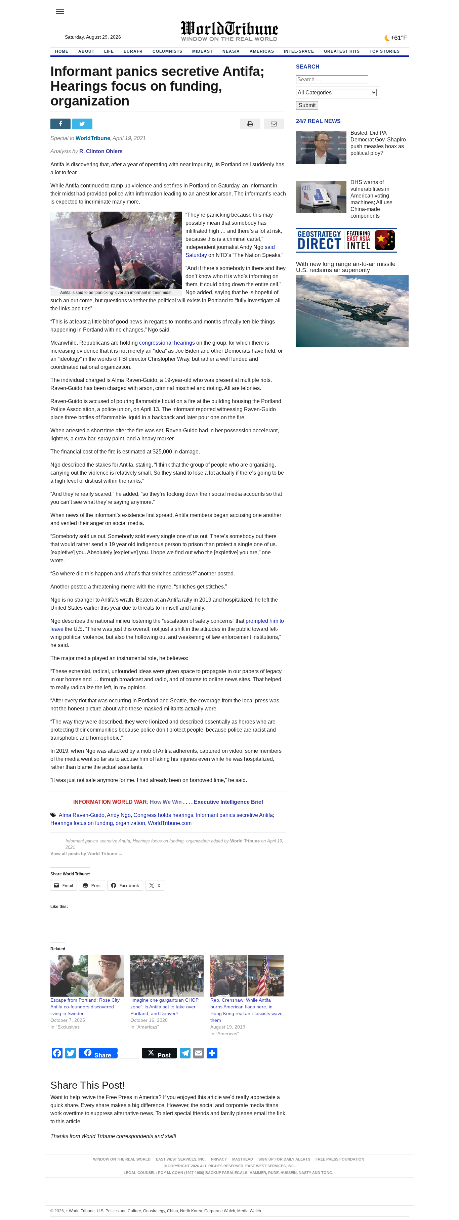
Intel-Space (299, 51)
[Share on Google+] (105, 124)
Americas (262, 51)
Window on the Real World (122, 1159)
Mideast (202, 51)
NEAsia (231, 51)
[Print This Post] (250, 124)
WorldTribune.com (170, 823)
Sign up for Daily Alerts (284, 1159)
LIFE (109, 51)
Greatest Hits (342, 51)
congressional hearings (167, 343)
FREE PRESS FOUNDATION (340, 1159)
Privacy (219, 1159)
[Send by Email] (274, 124)
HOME (62, 51)
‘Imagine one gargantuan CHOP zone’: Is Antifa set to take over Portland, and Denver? (164, 1006)
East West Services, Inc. (181, 1159)
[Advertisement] (352, 416)
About (86, 51)
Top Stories (385, 51)
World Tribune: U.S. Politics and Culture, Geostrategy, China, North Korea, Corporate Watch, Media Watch (163, 1211)
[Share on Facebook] (61, 124)
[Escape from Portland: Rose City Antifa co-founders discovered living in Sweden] (87, 976)
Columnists (167, 51)
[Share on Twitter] (83, 124)
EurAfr (133, 51)
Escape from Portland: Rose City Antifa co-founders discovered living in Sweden (85, 1006)
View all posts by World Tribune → (86, 853)
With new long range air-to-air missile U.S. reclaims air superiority (345, 267)
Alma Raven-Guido (82, 815)
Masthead (242, 1159)
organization (130, 823)
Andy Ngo (119, 815)
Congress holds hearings (163, 815)
